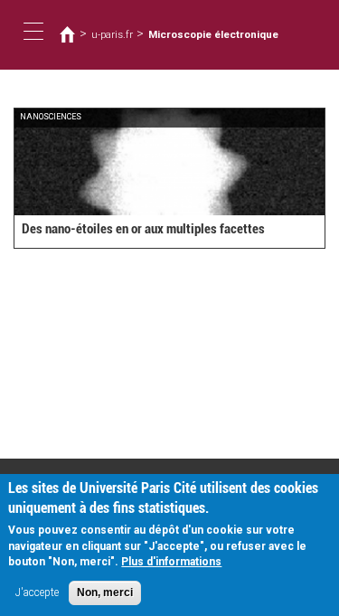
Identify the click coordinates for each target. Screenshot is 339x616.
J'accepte (37, 592)
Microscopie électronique (213, 34)
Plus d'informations (171, 561)
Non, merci (105, 592)
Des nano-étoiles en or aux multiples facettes (143, 229)
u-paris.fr (112, 34)
